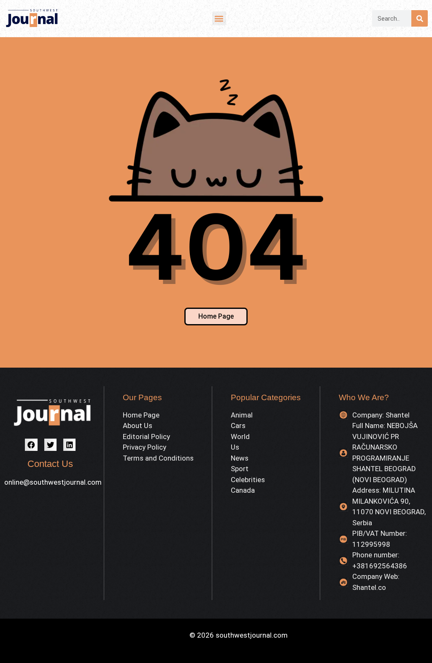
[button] (219, 18)
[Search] (419, 18)
